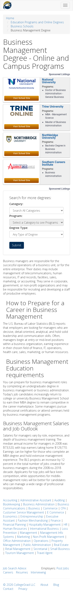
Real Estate (61, 545)
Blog (56, 585)
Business (34, 508)
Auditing (59, 500)
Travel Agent (45, 553)
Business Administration (39, 504)
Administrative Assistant (35, 500)
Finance (56, 520)
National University (49, 81)
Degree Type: (18, 228)
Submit (16, 245)
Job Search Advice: (15, 568)
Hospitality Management (45, 524)
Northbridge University (50, 136)
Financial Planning (14, 524)
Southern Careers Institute (53, 163)
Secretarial (40, 549)
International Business (44, 528)
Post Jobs (63, 568)
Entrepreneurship (31, 516)
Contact (8, 589)
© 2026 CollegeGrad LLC (19, 585)
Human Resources (15, 528)
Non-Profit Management (48, 537)
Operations (41, 541)
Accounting (10, 500)
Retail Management (17, 549)
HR (65, 524)
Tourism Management (19, 553)
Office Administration (17, 541)
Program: (16, 216)
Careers (8, 572)
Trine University (52, 107)
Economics (10, 516)
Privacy (22, 589)
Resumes (22, 572)
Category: (16, 204)
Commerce (50, 508)
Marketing (23, 537)
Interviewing (38, 572)
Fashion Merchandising (33, 520)
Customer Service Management (23, 512)
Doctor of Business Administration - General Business (55, 93)
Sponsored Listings (59, 74)
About (44, 585)
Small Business (60, 549)
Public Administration (37, 545)
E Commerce (55, 512)
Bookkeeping (11, 504)
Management (28, 533)
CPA (63, 508)
